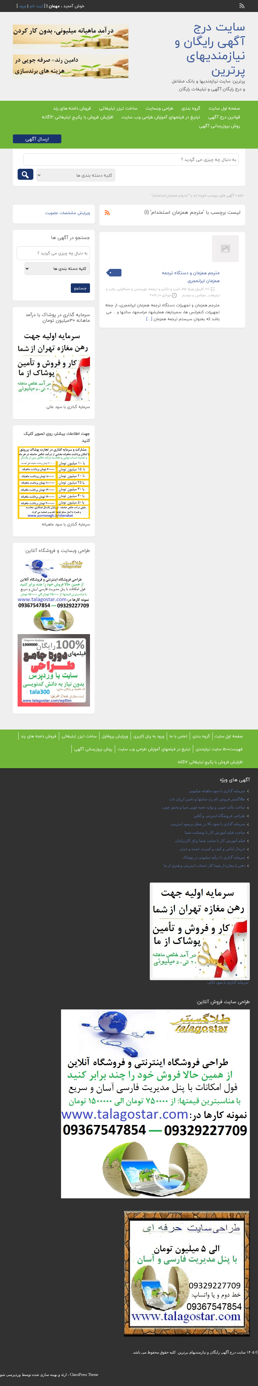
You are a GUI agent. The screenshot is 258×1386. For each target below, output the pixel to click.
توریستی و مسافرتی (132, 289)
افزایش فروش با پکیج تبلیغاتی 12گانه (77, 117)
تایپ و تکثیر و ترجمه (164, 289)
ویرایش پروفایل (115, 736)
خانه (241, 195)
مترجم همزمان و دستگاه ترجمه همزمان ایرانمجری (191, 277)
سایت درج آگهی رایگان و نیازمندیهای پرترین (210, 48)
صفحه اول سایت (224, 108)
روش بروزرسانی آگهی (219, 126)
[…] (149, 318)
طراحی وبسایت (159, 108)
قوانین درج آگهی (224, 117)
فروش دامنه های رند (72, 108)
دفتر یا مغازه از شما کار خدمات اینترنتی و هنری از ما (204, 865)
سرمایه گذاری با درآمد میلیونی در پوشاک (213, 857)
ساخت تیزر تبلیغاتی (118, 108)
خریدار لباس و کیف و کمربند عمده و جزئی (212, 849)
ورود (22, 6)
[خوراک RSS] (242, 5)
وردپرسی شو (10, 1374)
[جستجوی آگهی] (25, 174)
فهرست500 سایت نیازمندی (219, 749)
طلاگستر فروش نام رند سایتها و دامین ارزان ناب (207, 799)
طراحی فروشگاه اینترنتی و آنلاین (219, 816)
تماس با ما (178, 736)
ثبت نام (36, 6)
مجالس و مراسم (194, 295)
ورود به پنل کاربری (148, 736)
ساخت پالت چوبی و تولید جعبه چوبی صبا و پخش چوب (203, 807)
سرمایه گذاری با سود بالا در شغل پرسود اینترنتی (208, 824)
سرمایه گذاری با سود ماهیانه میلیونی (217, 791)
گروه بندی (191, 108)
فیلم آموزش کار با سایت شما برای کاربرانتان (210, 840)
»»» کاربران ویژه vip (196, 289)
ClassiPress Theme (84, 1374)
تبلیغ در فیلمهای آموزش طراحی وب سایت (160, 117)
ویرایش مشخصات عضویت (67, 212)
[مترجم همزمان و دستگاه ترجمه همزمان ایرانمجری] (225, 260)
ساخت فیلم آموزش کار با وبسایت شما (215, 832)
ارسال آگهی (37, 139)
